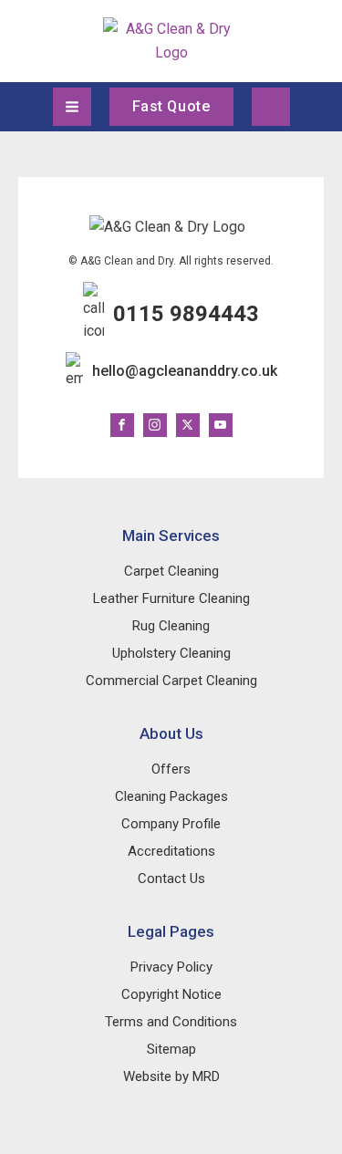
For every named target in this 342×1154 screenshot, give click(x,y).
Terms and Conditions (171, 1022)
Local (271, 107)
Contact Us (171, 878)
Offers (171, 769)
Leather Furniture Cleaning (171, 598)
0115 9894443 (186, 314)
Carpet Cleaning (171, 571)
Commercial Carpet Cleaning (171, 680)
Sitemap (171, 1049)
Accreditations (171, 851)
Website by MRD (171, 1076)
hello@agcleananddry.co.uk (184, 370)
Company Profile (171, 824)
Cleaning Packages (171, 796)
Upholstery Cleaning (171, 653)
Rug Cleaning (171, 626)
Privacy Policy (171, 967)
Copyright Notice (171, 994)
